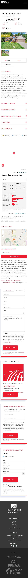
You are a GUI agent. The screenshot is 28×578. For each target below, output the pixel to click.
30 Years (6, 456)
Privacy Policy (8, 342)
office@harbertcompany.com (14, 540)
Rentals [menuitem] (14, 527)
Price (4, 460)
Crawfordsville (6, 282)
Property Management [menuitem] (14, 528)
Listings (8, 280)
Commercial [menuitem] (14, 525)
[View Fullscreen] (3, 236)
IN (11, 280)
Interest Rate (6, 471)
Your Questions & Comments (9, 316)
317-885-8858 (9, 386)
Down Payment (6, 465)
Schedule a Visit (19, 290)
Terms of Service (7, 353)
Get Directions (14, 256)
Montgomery (17, 280)
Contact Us (8, 290)
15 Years (12, 456)
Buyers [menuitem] (14, 522)
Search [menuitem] (14, 521)
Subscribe (10, 435)
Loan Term (5, 453)
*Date (4, 304)
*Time (4, 310)
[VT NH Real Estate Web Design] (14, 571)
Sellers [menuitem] (14, 524)
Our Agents (20, 392)
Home (2, 280)
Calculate (10, 479)
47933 (13, 282)
